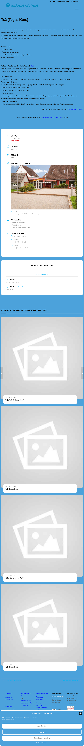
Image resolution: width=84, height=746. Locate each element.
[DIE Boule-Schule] (21, 8)
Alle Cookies (42, 726)
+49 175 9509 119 (20, 242)
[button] (80, 713)
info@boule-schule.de (21, 248)
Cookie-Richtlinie (41, 743)
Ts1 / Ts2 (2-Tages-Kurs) (42, 274)
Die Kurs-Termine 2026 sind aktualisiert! (64, 1)
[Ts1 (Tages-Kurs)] (1, 373)
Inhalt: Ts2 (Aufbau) (18, 223)
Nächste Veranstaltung (70, 680)
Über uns (8, 706)
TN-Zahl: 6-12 (17, 225)
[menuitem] (76, 8)
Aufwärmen (40, 710)
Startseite (8, 693)
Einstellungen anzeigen (42, 738)
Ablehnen (42, 732)
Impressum (9, 697)
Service (38, 703)
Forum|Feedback (42, 693)
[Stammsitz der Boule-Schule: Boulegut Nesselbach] (57, 697)
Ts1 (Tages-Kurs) (11, 489)
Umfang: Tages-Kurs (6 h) (21, 227)
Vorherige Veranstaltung (13, 680)
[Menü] (76, 8)
